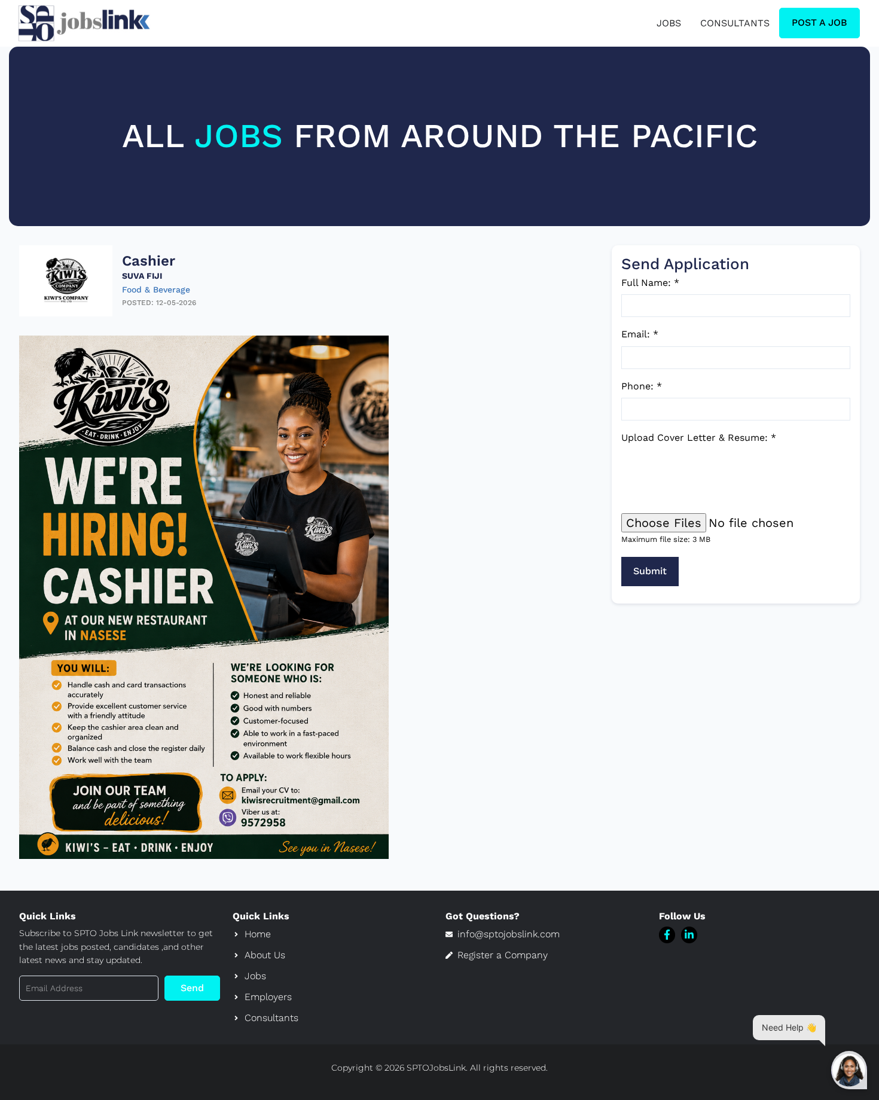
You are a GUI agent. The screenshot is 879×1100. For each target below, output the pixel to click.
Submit (650, 571)
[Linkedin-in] (689, 935)
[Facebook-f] (667, 935)
